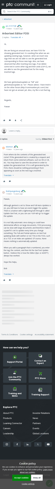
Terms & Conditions (9, 334)
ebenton (9, 147)
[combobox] (27, 11)
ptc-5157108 (11, 26)
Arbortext (8, 19)
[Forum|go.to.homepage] (18, 5)
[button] (2, 5)
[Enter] (4, 11)
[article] (27, 164)
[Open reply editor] (27, 131)
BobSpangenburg (13, 191)
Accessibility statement (44, 334)
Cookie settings (26, 334)
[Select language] (38, 4)
